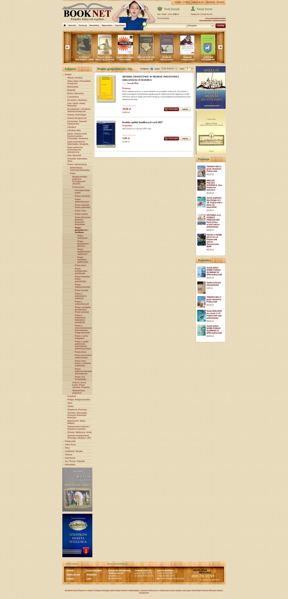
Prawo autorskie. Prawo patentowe (83, 206)
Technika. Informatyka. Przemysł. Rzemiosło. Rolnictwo (77, 415)
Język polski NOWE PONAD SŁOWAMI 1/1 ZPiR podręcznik (214, 329)
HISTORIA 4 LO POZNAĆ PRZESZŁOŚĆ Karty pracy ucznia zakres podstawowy (213, 221)
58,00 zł (210, 321)
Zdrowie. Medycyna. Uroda (79, 432)
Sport (69, 403)
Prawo (73, 173)
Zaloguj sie (195, 14)
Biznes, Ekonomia (75, 93)
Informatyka (70, 464)
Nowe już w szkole (156, 590)
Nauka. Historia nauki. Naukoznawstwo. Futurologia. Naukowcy (77, 136)
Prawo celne (80, 211)
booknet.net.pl (71, 590)
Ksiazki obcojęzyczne (77, 118)
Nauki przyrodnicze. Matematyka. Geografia (77, 143)
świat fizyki (196, 590)
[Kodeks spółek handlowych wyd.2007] (106, 134)
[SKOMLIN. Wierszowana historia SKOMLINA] (138, 54)
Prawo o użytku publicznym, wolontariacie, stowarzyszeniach (83, 345)
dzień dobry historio (119, 590)
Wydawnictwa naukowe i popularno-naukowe (78, 427)
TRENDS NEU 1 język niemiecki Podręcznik (213, 299)
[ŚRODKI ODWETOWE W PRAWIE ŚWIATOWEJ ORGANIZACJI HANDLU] (106, 89)
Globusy (68, 454)
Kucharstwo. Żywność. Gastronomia (77, 122)
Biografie (71, 90)
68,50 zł (210, 250)
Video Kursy (70, 444)
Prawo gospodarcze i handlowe (81, 230)
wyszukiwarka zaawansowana (212, 20)
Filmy (67, 448)
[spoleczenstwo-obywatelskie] (201, 293)
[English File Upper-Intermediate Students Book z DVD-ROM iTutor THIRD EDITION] (97, 53)
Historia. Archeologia (76, 115)
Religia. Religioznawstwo (78, 399)
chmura (205, 590)
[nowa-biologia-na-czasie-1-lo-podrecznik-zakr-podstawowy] (201, 321)
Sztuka (70, 406)
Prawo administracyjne (82, 200)
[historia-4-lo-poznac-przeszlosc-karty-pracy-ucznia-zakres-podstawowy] (201, 224)
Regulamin (210, 2)
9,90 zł (209, 288)
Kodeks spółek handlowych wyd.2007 (142, 122)
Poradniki (71, 396)
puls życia (170, 590)
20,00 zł (210, 210)
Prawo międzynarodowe (82, 286)
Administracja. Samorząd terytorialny (80, 169)
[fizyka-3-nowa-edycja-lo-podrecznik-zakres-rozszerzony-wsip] (201, 245)
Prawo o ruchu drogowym (81, 337)
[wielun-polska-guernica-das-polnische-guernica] (201, 190)
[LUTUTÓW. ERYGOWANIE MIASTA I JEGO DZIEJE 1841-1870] (179, 54)
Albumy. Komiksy (75, 78)
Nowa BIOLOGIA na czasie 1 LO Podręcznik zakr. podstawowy (214, 314)
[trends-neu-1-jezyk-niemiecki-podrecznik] (201, 307)
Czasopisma (73, 97)
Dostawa (220, 2)
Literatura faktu (74, 130)
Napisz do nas (198, 2)
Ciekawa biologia (101, 590)
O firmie (187, 2)
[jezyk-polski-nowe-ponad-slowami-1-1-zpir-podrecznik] (201, 335)
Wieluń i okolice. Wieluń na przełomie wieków (76, 59)
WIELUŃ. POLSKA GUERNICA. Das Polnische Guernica (214, 185)
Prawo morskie (81, 290)
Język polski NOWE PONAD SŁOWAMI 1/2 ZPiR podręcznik (214, 271)
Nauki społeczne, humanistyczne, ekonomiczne (75, 149)
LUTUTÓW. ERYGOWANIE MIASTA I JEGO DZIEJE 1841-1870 (180, 60)
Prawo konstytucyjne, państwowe (81, 271)
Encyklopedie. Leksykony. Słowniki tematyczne (79, 110)
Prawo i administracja (77, 164)
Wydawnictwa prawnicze (78, 391)
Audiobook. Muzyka (74, 451)
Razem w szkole (85, 590)
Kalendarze (70, 458)
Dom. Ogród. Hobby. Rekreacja (76, 104)
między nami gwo (183, 590)
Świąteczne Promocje (77, 409)
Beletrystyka (72, 87)
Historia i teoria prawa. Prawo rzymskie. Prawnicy (81, 384)
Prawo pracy (80, 352)
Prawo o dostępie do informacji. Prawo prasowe (83, 309)
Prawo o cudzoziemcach (82, 302)
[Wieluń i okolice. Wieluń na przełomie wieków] (76, 54)
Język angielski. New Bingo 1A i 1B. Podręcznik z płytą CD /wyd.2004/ (214, 202)
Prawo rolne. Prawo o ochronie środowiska (83, 363)
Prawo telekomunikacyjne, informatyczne (83, 371)
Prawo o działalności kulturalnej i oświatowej (80, 318)
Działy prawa (78, 187)
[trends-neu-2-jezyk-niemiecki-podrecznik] (201, 176)
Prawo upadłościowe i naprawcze (84, 251)
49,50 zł (210, 278)
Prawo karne (80, 265)
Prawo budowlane (82, 237)
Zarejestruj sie (206, 14)
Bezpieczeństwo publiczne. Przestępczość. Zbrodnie (79, 180)
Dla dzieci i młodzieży (77, 100)
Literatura (71, 127)
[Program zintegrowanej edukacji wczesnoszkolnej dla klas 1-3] (159, 54)
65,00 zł (210, 193)
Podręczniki (70, 441)
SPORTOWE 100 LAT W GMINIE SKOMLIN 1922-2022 (200, 60)
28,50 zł (210, 230)
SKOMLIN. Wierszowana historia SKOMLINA (138, 59)
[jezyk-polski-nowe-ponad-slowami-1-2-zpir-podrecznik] (201, 277)
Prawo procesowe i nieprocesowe (83, 356)
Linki (88, 579)
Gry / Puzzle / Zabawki (75, 461)
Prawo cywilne (81, 214)
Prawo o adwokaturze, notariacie (81, 296)
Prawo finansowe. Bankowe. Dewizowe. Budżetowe (83, 221)
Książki (68, 74)
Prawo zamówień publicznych (82, 259)
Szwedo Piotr (132, 83)
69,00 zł (210, 174)
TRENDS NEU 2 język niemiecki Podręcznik (213, 168)
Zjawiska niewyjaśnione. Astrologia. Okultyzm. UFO (79, 436)
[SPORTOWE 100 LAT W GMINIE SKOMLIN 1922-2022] (200, 54)
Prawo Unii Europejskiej (80, 378)
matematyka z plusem (138, 590)
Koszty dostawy (94, 570)
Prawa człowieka (82, 196)
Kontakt (178, 2)
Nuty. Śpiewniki (74, 155)
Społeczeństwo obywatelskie (213, 284)
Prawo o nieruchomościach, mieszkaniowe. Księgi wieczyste (83, 329)
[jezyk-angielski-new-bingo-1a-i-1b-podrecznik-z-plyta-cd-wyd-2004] (201, 207)
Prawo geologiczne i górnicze (83, 243)
